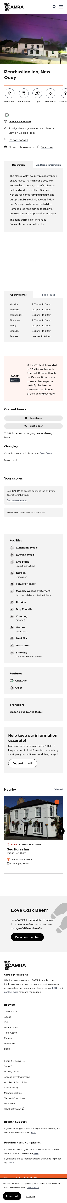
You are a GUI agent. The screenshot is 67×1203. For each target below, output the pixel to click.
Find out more (47, 393)
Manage (30, 1196)
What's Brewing (13, 1108)
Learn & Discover (13, 1060)
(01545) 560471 (18, 139)
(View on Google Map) (21, 132)
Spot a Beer (36, 425)
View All (58, 789)
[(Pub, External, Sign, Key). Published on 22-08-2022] (33, 834)
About (7, 1016)
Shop (7, 1066)
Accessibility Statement (17, 1076)
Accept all (12, 1195)
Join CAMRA (11, 1011)
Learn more (33, 1187)
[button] (61, 831)
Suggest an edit (23, 763)
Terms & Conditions (14, 1098)
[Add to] (56, 802)
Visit (6, 1022)
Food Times (48, 294)
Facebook (47, 146)
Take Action (10, 1032)
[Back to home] (14, 7)
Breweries (9, 1043)
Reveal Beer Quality (21, 859)
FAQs (55, 987)
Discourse (9, 1103)
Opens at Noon (20, 121)
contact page (11, 991)
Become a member (17, 500)
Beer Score (36, 417)
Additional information (48, 164)
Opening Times (18, 294)
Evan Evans (46, 453)
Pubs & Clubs (11, 1027)
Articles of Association (16, 1082)
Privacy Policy (11, 1071)
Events (8, 1037)
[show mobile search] (54, 6)
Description (18, 164)
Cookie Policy (11, 1087)
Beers (7, 1048)
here (33, 1132)
